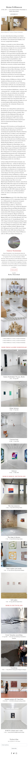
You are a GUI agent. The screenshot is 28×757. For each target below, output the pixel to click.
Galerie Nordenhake (14, 250)
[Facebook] (11, 753)
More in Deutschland (14, 605)
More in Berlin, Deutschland (14, 476)
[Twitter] (14, 753)
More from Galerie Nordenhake (14, 347)
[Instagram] (16, 753)
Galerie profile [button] (14, 269)
